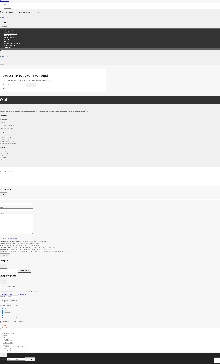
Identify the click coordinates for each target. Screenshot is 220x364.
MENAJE (6, 41)
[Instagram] (4, 100)
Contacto (7, 8)
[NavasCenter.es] (5, 17)
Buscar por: (3, 359)
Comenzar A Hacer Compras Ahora (14, 294)
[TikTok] (6, 100)
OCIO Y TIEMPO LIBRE (10, 45)
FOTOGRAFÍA (8, 36)
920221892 (3, 119)
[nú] (0, 329)
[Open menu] (2, 62)
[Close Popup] (3, 194)
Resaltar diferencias (10, 302)
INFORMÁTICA (8, 39)
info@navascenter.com (7, 125)
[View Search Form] (1, 51)
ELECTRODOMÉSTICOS (10, 34)
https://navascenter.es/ (7, 128)
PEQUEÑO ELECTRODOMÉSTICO (13, 43)
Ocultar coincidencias (10, 300)
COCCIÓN (7, 32)
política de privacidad (12, 238)
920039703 (3, 122)
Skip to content (4, 1)
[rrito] (3, 281)
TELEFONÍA (7, 47)
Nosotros (7, 6)
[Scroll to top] (1, 326)
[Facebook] (1, 100)
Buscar (30, 359)
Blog (5, 4)
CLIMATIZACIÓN (8, 30)
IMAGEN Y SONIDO (9, 38)
